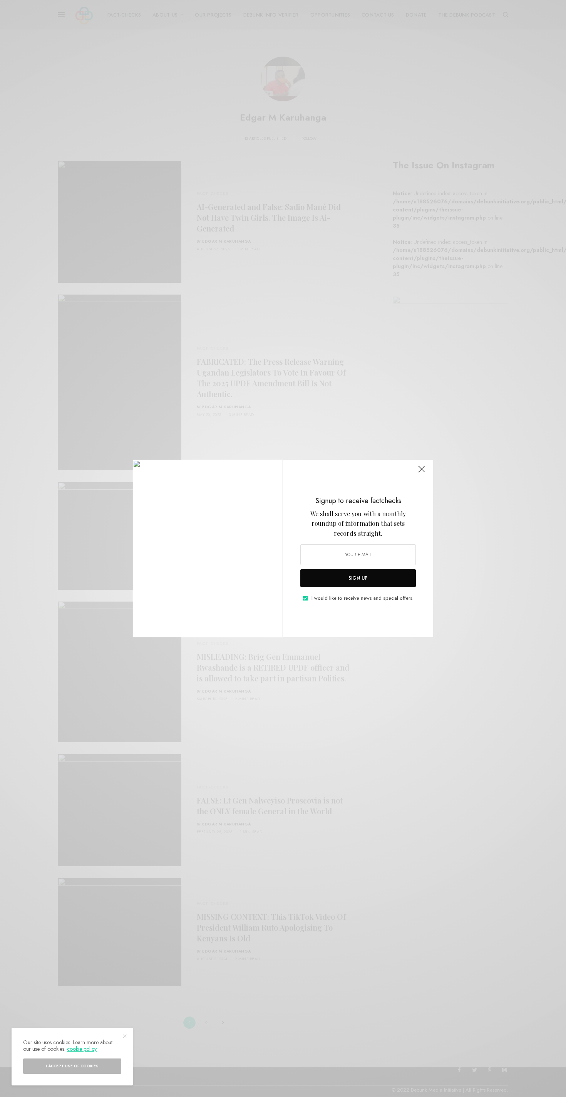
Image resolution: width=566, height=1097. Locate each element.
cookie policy (82, 1049)
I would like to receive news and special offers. (362, 598)
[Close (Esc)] (421, 472)
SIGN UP (358, 578)
